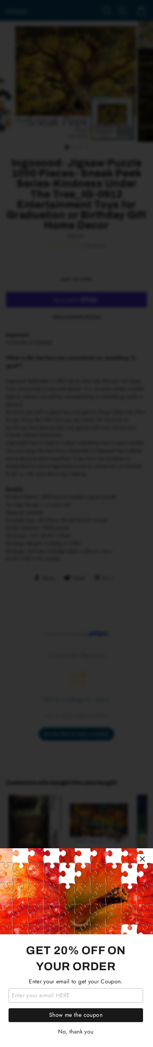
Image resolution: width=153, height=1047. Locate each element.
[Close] (142, 859)
